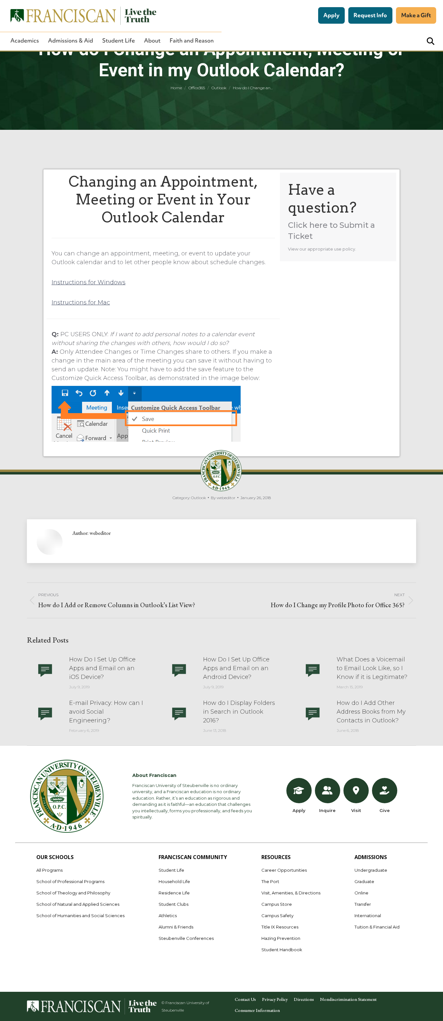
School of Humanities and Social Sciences (80, 915)
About (152, 40)
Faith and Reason (192, 40)
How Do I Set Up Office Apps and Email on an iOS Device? (102, 668)
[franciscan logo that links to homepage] (80, 16)
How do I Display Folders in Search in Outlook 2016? (239, 711)
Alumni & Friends (176, 926)
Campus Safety (277, 915)
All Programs (49, 870)
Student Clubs (173, 904)
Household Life (174, 881)
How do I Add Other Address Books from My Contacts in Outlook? (371, 711)
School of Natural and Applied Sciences (77, 904)
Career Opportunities (284, 870)
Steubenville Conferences (186, 938)
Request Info (370, 15)
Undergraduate (370, 870)
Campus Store (276, 904)
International (367, 915)
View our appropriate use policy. (322, 249)
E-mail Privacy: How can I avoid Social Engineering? (106, 711)
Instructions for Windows (89, 282)
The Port (270, 881)
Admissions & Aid (70, 40)
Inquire (327, 810)
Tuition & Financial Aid (377, 926)
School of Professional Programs (70, 881)
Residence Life (174, 892)
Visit (356, 810)
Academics (24, 40)
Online (361, 892)
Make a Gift (416, 15)
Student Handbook (281, 949)
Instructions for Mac (81, 302)
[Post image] (45, 670)
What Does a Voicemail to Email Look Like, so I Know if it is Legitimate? (372, 668)
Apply (331, 15)
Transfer (362, 904)
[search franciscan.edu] (430, 41)
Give (384, 810)
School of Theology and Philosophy (73, 892)
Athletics (168, 915)
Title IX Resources (279, 926)
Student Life (118, 40)
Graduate (364, 881)
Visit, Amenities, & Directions (290, 892)
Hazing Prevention (280, 938)
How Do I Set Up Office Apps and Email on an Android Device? (236, 668)
